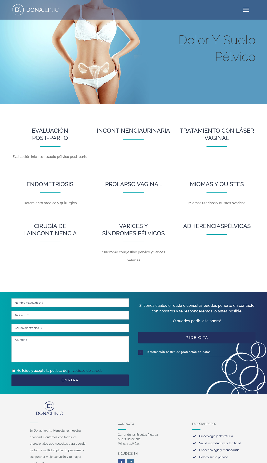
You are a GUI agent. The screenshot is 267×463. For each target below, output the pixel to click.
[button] (197, 352)
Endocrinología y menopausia (219, 450)
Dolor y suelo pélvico (213, 457)
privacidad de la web (85, 370)
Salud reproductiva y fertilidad (220, 443)
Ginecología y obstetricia (216, 436)
